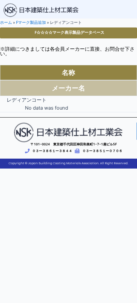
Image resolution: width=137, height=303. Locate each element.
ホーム (6, 22)
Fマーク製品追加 (31, 22)
